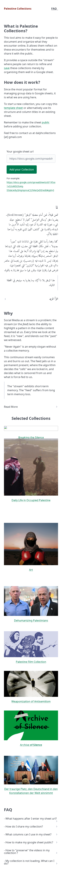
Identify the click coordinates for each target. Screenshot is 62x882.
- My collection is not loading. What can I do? (29, 862)
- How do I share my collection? (23, 826)
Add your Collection (21, 169)
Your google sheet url (20, 151)
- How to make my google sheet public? (28, 842)
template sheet (13, 108)
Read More (11, 406)
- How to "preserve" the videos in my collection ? (27, 851)
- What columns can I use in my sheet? (27, 834)
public (45, 122)
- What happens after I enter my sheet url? (30, 818)
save (7, 68)
